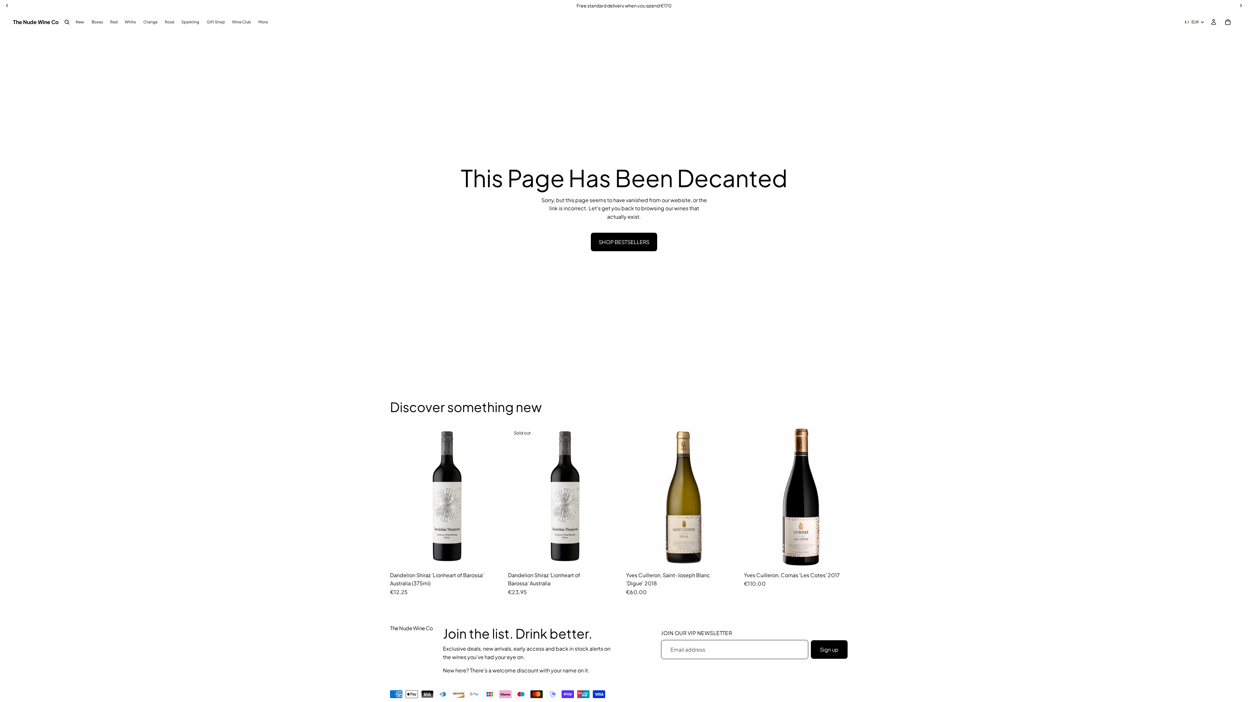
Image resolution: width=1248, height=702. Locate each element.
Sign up (829, 649)
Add (499, 558)
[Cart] (1228, 22)
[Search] (67, 22)
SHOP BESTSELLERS (624, 242)
